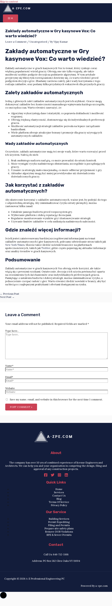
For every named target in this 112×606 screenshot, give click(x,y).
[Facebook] (46, 475)
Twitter (45, 248)
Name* (9, 365)
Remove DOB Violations (59, 531)
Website (10, 388)
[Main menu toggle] (10, 18)
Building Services (59, 518)
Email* (9, 377)
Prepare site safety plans (59, 528)
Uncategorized (38, 41)
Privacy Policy (59, 505)
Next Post (7, 297)
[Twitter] (52, 475)
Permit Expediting (59, 522)
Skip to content (9, 1)
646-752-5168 (61, 554)
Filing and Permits (59, 525)
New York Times (14, 244)
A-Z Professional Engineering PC (45, 578)
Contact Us (58, 495)
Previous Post (9, 293)
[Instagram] (59, 475)
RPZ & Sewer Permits (59, 534)
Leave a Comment (16, 41)
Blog (59, 498)
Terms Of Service (59, 502)
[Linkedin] (66, 475)
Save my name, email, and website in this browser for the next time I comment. (56, 399)
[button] (3, 595)
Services (59, 492)
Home (58, 489)
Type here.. (12, 330)
